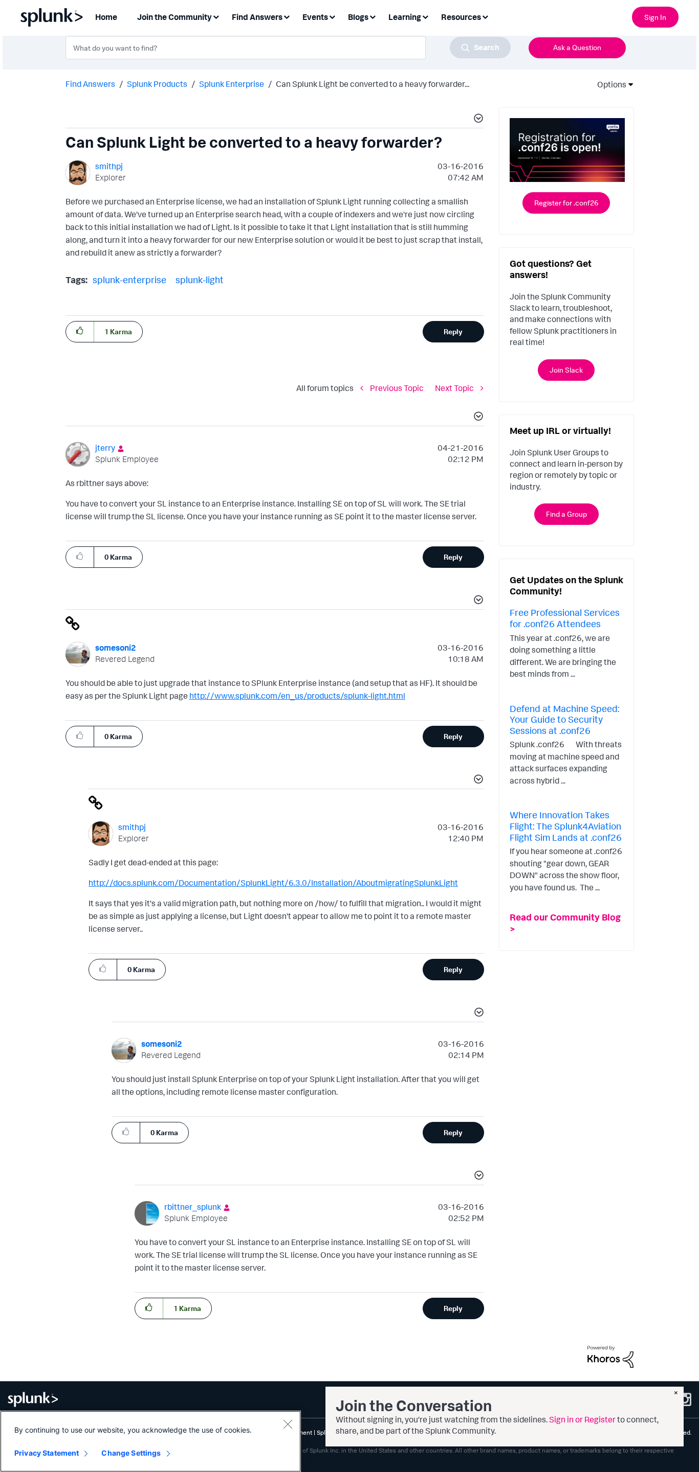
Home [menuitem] (106, 17)
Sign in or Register (582, 1419)
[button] (477, 119)
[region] (150, 1441)
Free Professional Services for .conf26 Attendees (565, 618)
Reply (453, 331)
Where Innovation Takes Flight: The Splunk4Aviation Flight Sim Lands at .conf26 (566, 825)
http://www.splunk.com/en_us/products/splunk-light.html (297, 696)
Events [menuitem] (315, 17)
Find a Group (566, 514)
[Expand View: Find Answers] (286, 16)
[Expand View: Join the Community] (216, 16)
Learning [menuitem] (404, 17)
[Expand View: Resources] (485, 16)
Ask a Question (577, 47)
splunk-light (200, 279)
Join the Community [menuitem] (174, 17)
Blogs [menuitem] (358, 17)
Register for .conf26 (566, 202)
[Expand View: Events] (332, 16)
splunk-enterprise (129, 279)
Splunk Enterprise (231, 84)
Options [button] (608, 84)
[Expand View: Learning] (425, 16)
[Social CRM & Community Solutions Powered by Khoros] (610, 1356)
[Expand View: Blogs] (372, 16)
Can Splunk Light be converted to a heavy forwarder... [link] (372, 84)
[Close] (287, 1424)
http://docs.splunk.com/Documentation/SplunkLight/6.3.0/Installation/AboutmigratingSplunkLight (273, 883)
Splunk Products (157, 84)
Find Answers (90, 84)
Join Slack (566, 369)
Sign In (655, 17)
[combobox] (288, 47)
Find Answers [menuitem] (257, 17)
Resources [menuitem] (461, 17)
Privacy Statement (46, 1452)
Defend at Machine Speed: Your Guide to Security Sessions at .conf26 (564, 719)
